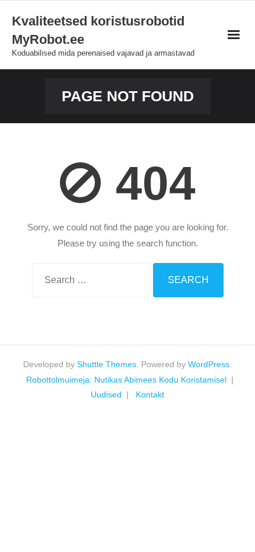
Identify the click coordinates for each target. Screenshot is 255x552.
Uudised (106, 394)
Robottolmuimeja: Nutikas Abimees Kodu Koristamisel (126, 379)
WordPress (209, 364)
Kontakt (150, 394)
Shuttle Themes (106, 364)
